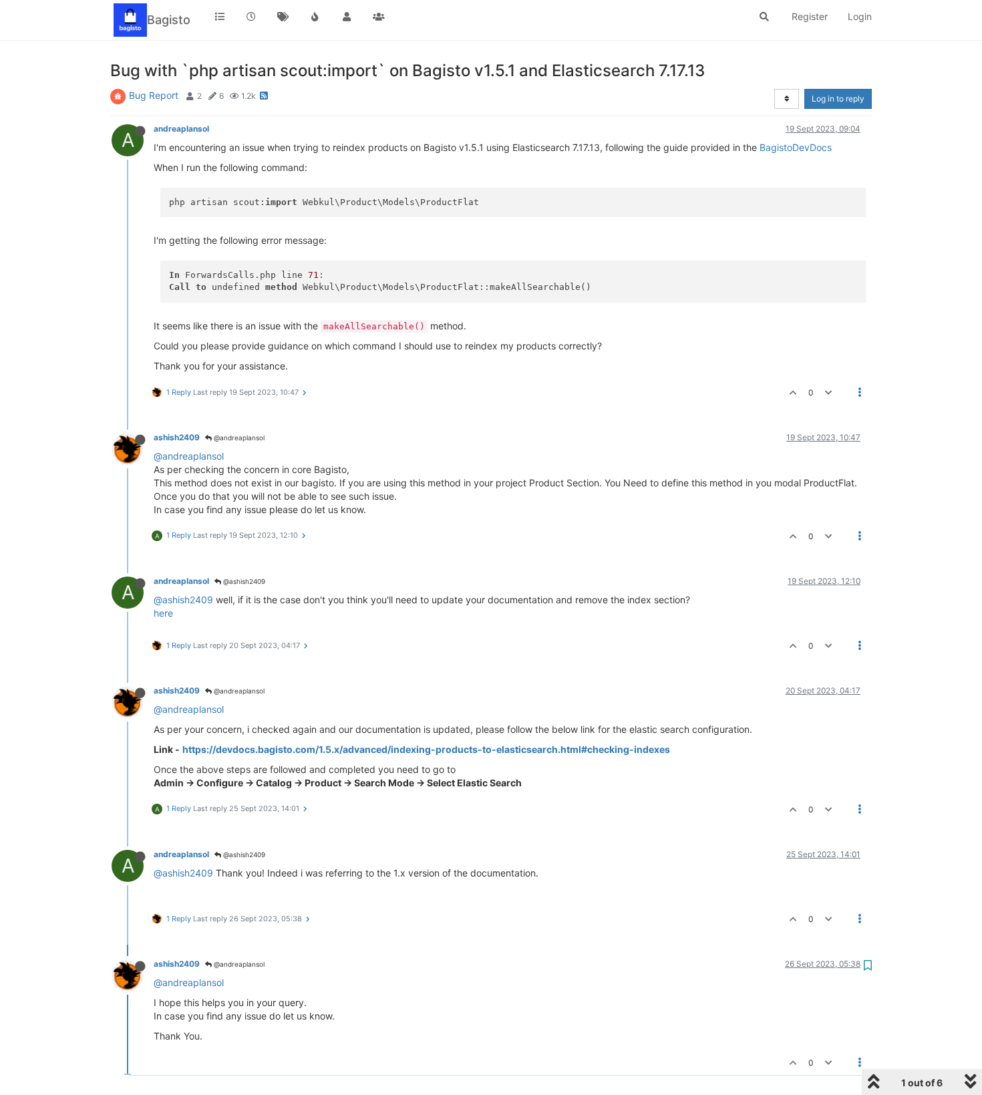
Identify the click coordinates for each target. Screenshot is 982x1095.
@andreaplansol (238, 438)
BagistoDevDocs (796, 147)
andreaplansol (181, 129)
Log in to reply (838, 99)
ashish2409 (177, 437)
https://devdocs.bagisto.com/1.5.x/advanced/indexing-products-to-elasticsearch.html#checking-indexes (426, 749)
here (163, 613)
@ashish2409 (243, 581)
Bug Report (153, 95)
